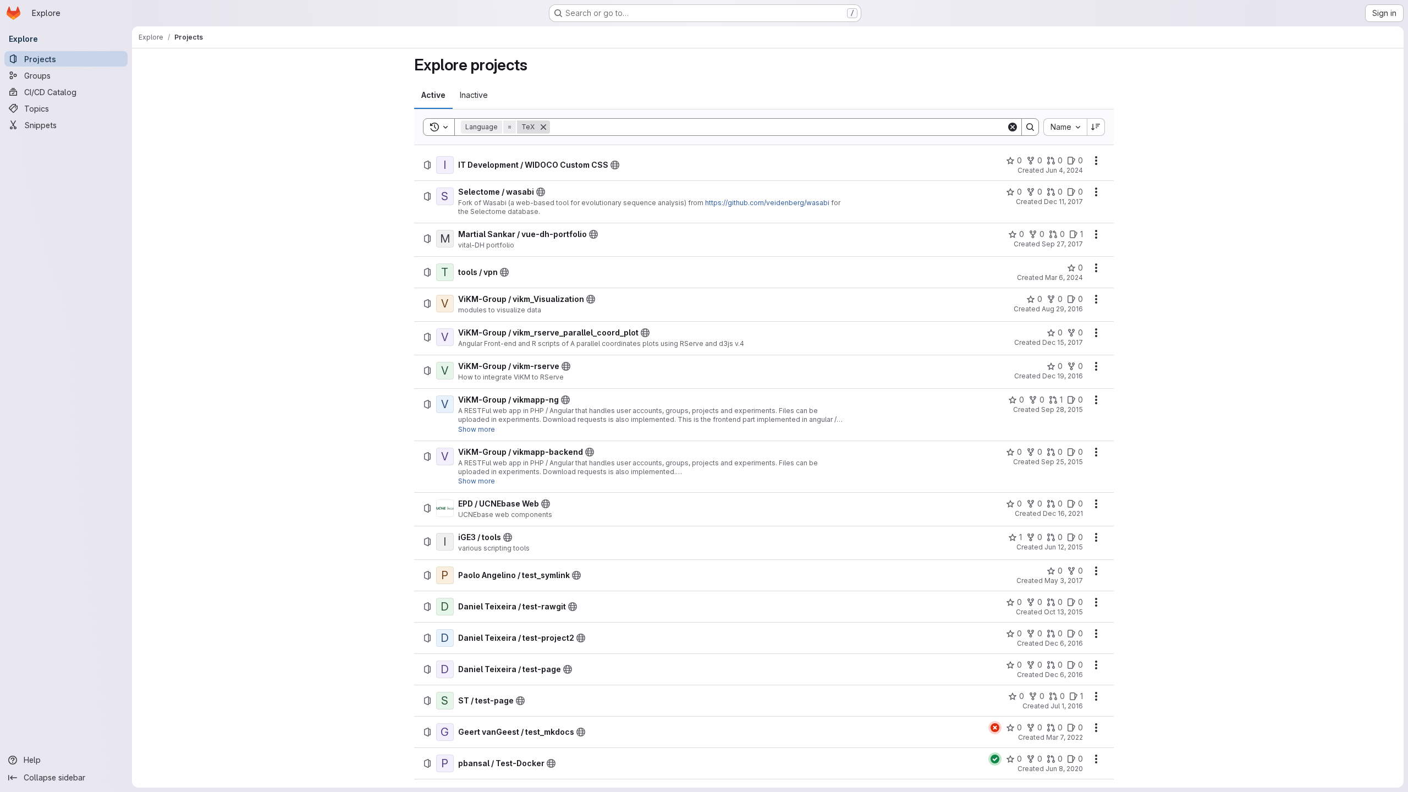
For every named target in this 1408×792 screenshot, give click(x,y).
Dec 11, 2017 (1063, 201)
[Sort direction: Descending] (1096, 127)
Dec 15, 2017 (1062, 342)
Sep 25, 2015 (1062, 462)
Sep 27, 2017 (1062, 244)
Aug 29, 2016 (1062, 309)
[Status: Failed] (995, 727)
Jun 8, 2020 (1064, 769)
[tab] (433, 95)
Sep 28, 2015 (1062, 409)
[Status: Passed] (995, 759)
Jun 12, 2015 (1063, 547)
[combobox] (1065, 127)
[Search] (1030, 127)
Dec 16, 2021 (1063, 513)
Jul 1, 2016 (1066, 706)
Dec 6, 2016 (1064, 643)
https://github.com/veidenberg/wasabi (767, 203)
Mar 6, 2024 (1064, 277)
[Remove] (543, 127)
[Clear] (1012, 127)
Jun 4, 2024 (1064, 170)
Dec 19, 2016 (1062, 376)
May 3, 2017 (1063, 580)
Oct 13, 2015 (1063, 612)
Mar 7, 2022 (1064, 737)
